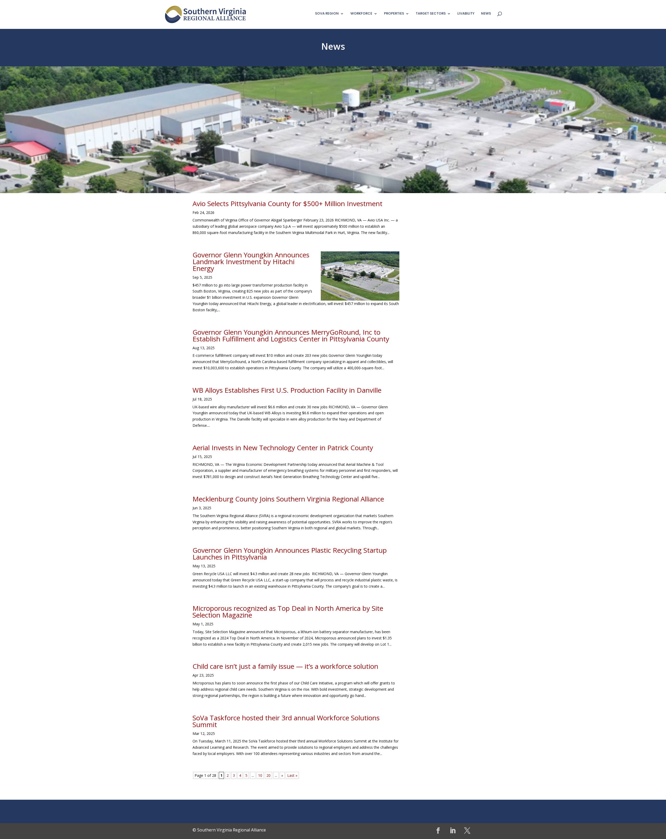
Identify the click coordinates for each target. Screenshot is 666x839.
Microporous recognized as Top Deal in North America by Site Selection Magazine (288, 611)
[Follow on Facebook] (438, 830)
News (486, 14)
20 (268, 775)
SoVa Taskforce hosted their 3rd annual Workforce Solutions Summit (286, 721)
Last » (292, 775)
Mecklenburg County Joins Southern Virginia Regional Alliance (288, 499)
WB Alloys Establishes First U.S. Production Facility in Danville (287, 390)
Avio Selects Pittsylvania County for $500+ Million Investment (287, 203)
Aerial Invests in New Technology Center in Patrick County (283, 447)
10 (260, 775)
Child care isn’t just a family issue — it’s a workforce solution (285, 666)
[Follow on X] (467, 830)
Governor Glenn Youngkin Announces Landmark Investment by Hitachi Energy (251, 261)
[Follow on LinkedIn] (452, 830)
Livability (466, 14)
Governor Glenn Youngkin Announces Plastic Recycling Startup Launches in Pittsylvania (290, 553)
